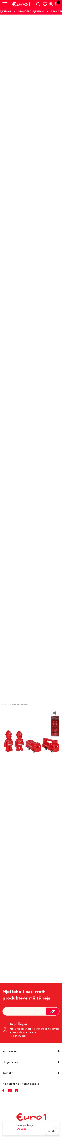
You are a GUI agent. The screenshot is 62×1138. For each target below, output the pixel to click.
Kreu (4, 704)
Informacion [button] (10, 1051)
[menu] (4, 4)
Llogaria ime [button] (10, 1062)
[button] (38, 4)
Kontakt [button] (7, 1073)
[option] (31, 849)
